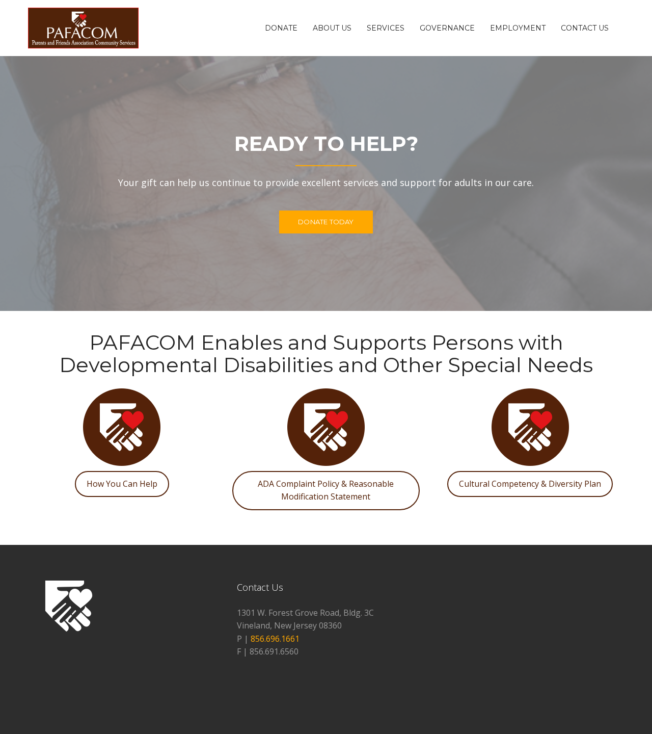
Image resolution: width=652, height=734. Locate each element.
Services (385, 28)
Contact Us (585, 28)
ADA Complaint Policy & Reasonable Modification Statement (326, 490)
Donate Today (326, 222)
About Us (332, 28)
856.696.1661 (275, 638)
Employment (518, 28)
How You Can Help (122, 483)
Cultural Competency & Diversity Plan (530, 483)
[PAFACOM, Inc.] (83, 27)
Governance (447, 28)
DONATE (281, 28)
